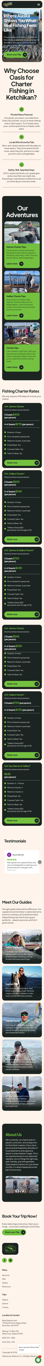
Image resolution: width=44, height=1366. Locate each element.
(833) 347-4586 (8, 1338)
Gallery (5, 1283)
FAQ (4, 1279)
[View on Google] (9, 855)
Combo (5, 1307)
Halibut (5, 1300)
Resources (6, 1286)
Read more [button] (11, 870)
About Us (5, 1275)
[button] (39, 4)
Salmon (5, 1303)
